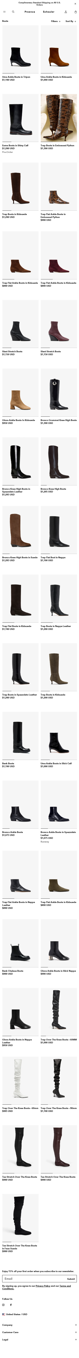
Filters (55, 22)
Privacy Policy (43, 1286)
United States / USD (16, 1314)
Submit (71, 1279)
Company (7, 1325)
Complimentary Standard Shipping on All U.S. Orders (40, 3)
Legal (5, 1339)
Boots (5, 21)
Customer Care (10, 1332)
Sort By (70, 22)
